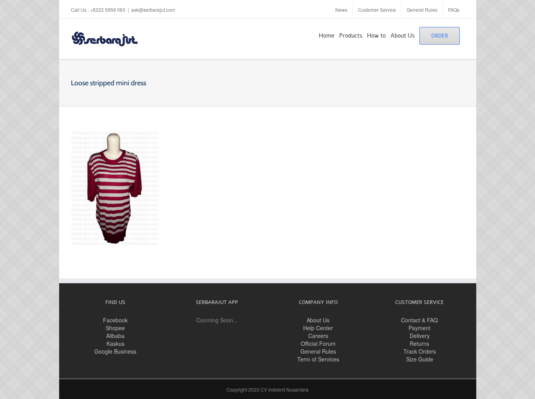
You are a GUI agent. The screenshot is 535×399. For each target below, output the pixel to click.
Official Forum (318, 343)
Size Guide (419, 359)
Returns (419, 343)
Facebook (115, 320)
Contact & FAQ (419, 320)
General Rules (318, 351)
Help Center (318, 328)
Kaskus (116, 343)
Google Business (115, 351)
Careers (318, 336)
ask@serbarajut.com (153, 9)
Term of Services (318, 359)
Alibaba (115, 336)
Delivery (420, 336)
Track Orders (419, 351)
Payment (419, 328)
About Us (318, 320)
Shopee (115, 328)
